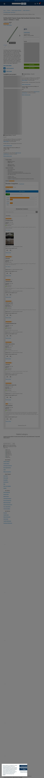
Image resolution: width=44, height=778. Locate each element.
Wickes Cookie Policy (9, 774)
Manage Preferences (24, 771)
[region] (14, 770)
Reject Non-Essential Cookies (24, 769)
